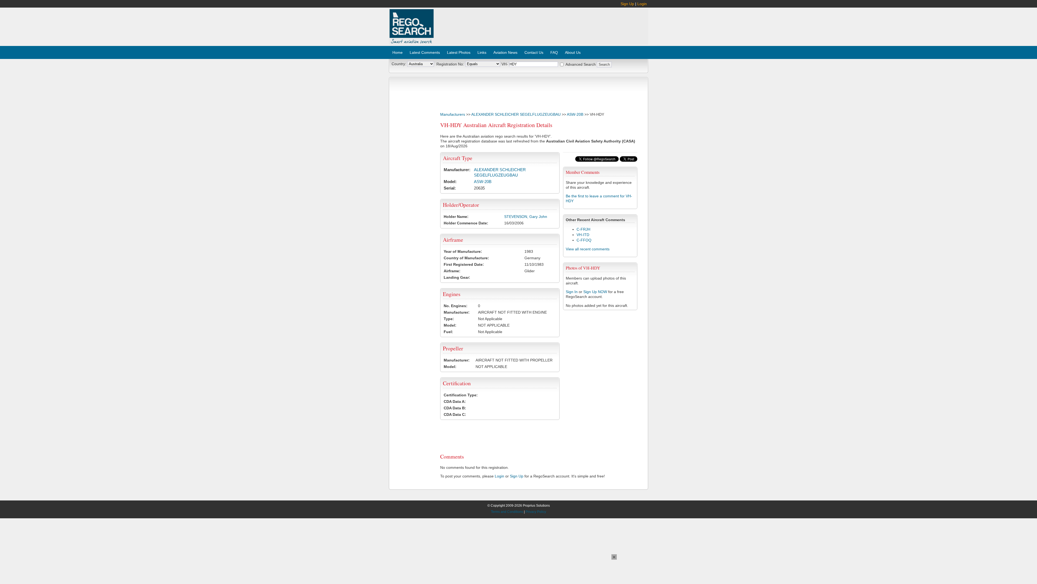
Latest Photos (458, 52)
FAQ (554, 52)
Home (397, 52)
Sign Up (627, 4)
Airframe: (452, 271)
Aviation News (505, 52)
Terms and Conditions (507, 512)
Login (642, 4)
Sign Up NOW (595, 292)
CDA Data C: (455, 414)
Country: (399, 64)
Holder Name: (456, 216)
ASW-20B (575, 114)
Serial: (450, 188)
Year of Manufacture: (463, 251)
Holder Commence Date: (466, 223)
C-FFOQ (584, 240)
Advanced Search (580, 64)
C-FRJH (583, 229)
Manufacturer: (457, 169)
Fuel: (448, 332)
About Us (573, 52)
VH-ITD (583, 235)
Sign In (572, 292)
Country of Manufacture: (466, 258)
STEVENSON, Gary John (525, 216)
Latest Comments (425, 52)
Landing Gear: (457, 277)
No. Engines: (455, 306)
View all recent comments (588, 249)
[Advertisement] (541, 24)
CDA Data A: (455, 401)
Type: (449, 319)
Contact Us (533, 52)
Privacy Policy (536, 512)
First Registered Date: (464, 264)
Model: (450, 181)
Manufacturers (452, 114)
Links (481, 52)
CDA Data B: (455, 408)
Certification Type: (461, 395)
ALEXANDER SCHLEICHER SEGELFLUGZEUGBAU (516, 114)
